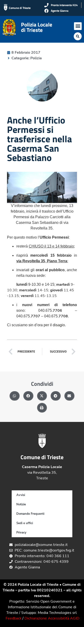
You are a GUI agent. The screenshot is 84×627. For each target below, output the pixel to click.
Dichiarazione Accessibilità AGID (51, 618)
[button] (78, 26)
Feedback (13, 618)
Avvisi (20, 495)
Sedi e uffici (24, 523)
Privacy (21, 532)
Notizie (21, 504)
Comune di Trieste (20, 8)
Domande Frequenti (30, 514)
